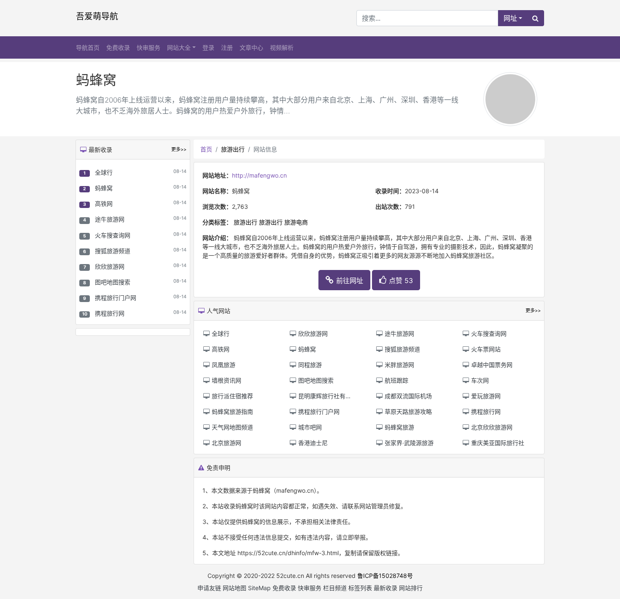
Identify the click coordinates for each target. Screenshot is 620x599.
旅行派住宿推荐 (231, 395)
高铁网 (104, 203)
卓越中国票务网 (490, 364)
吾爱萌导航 (97, 16)
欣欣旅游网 (109, 266)
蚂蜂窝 (104, 188)
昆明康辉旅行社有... (323, 395)
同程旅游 (309, 364)
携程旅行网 (109, 313)
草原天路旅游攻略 (407, 411)
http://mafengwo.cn (259, 175)
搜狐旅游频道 (112, 250)
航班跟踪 (395, 380)
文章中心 (251, 47)
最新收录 (385, 587)
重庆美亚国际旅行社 (496, 442)
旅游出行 (233, 149)
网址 (510, 18)
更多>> (178, 149)
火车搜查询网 (112, 235)
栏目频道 (335, 587)
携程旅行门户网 (115, 297)
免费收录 (118, 47)
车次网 (479, 380)
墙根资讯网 (225, 380)
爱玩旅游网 (485, 395)
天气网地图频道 (231, 427)
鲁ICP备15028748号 (385, 575)
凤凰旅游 (222, 364)
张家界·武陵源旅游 (408, 442)
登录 (208, 47)
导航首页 (88, 47)
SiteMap (259, 587)
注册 (227, 47)
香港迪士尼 (312, 442)
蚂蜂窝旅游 (398, 427)
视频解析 (282, 47)
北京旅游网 (225, 442)
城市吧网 (309, 427)
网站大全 (179, 47)
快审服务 (148, 47)
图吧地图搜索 (112, 282)
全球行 (104, 172)
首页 (206, 149)
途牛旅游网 (109, 219)
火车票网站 (485, 349)
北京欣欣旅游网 (490, 427)
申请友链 (209, 587)
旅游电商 (296, 222)
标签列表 (360, 587)
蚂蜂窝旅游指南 (231, 411)
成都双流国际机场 (407, 395)
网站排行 (411, 587)
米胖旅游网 (398, 364)
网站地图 (234, 587)
